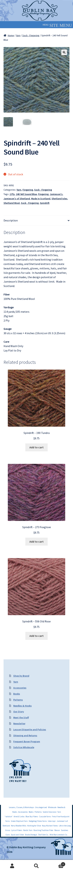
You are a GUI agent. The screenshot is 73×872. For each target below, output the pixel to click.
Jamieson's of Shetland (17, 198)
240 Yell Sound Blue (26, 194)
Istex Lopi (52, 821)
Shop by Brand (21, 675)
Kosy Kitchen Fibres (50, 825)
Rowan (57, 830)
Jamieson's (56, 194)
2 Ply (12, 194)
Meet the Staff (21, 717)
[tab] (36, 220)
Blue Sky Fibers (32, 816)
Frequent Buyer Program (26, 741)
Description (11, 220)
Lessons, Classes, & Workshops (21, 807)
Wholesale (52, 807)
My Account (12, 866)
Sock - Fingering (30, 35)
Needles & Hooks (22, 705)
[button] (46, 24)
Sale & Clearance (49, 812)
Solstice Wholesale (23, 747)
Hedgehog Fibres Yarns (38, 821)
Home (11, 35)
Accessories (19, 687)
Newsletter (19, 723)
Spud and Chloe (17, 834)
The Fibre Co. (43, 834)
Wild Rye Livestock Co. (59, 834)
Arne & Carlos (19, 816)
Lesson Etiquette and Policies (29, 729)
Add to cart (36, 447)
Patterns (18, 699)
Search (36, 866)
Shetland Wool (12, 203)
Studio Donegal (31, 834)
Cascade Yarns (45, 816)
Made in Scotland (40, 198)
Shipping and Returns (25, 735)
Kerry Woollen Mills (18, 825)
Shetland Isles (59, 198)
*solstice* (9, 816)
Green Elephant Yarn (19, 821)
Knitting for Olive (34, 825)
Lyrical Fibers (16, 830)
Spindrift (44, 203)
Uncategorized (41, 807)
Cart (56, 862)
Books (16, 693)
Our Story (18, 711)
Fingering (28, 189)
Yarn (18, 35)
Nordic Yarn (27, 830)
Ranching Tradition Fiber (43, 830)
